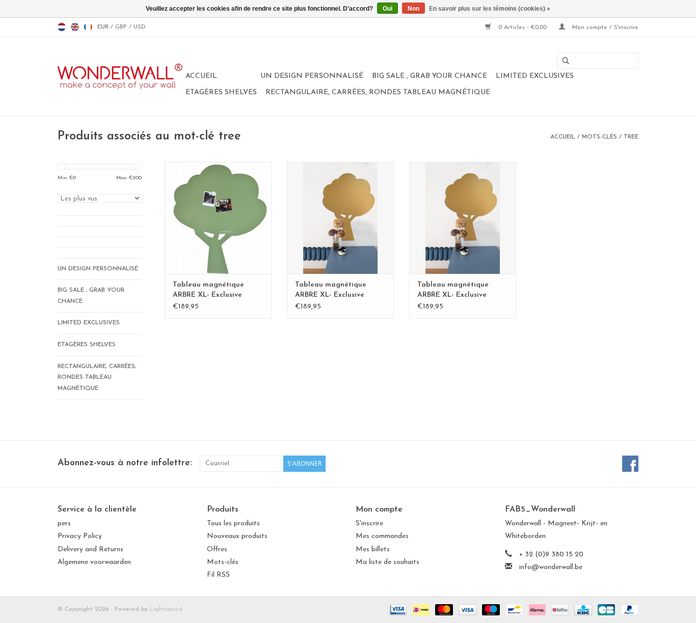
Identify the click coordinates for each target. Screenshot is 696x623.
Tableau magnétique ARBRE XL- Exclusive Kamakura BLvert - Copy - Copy (461, 290)
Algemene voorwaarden (94, 562)
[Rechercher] (562, 61)
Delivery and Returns (90, 549)
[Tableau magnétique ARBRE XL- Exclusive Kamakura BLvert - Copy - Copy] (462, 218)
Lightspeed (166, 609)
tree (631, 137)
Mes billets (373, 549)
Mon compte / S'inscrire (604, 27)
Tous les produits (233, 523)
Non (413, 8)
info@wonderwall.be (550, 567)
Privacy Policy (80, 536)
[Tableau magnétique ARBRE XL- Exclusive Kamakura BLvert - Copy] (340, 218)
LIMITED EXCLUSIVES (535, 76)
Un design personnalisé (311, 76)
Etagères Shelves (221, 92)
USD (139, 27)
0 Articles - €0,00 (522, 27)
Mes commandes (382, 536)
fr (88, 27)
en (75, 27)
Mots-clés (599, 137)
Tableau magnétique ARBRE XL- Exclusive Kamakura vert (208, 290)
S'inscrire (369, 523)
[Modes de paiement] (397, 609)
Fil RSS (218, 575)
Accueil (201, 76)
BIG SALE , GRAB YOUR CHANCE (429, 76)
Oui (387, 8)
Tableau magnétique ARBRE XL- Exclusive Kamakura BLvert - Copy (336, 290)
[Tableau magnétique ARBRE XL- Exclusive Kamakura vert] (218, 218)
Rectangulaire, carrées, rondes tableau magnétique (377, 92)
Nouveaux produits (237, 536)
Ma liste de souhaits (387, 562)
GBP (122, 27)
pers (64, 523)
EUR (104, 27)
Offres (217, 549)
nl (62, 27)
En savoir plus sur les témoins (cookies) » (489, 8)
